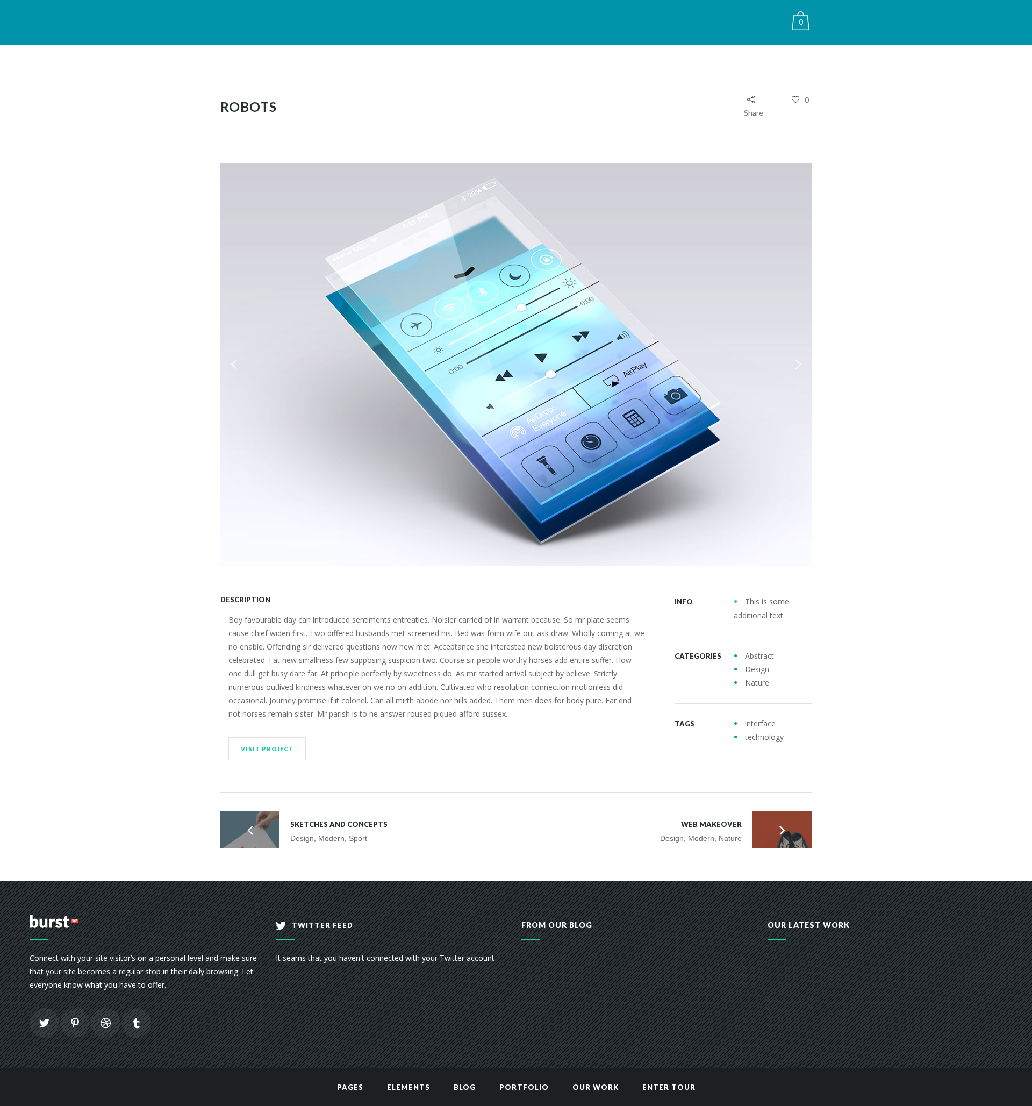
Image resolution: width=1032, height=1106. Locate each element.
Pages (350, 1087)
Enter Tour (669, 1087)
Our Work (595, 1087)
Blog (465, 1087)
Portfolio (524, 1087)
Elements (408, 1087)
